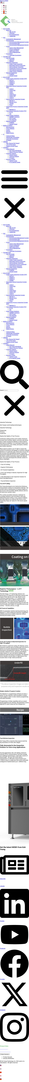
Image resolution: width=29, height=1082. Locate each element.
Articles (8, 131)
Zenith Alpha (12, 95)
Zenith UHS (12, 90)
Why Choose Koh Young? (13, 143)
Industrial (11, 59)
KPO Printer (12, 118)
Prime (11, 105)
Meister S (12, 100)
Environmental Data (14, 43)
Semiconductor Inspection (16, 67)
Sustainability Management (13, 39)
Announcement (10, 127)
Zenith (11, 92)
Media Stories (10, 133)
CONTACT (5, 147)
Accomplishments (14, 34)
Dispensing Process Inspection (17, 68)
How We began (10, 58)
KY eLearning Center (14, 162)
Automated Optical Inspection (17, 65)
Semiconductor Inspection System (15, 99)
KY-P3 (11, 112)
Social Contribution (14, 49)
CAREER (5, 142)
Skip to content (4, 0)
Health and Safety (14, 51)
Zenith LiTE (12, 96)
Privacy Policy (4, 1046)
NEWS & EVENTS (7, 125)
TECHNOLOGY (7, 56)
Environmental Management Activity (19, 45)
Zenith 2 (11, 89)
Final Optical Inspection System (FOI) (16, 111)
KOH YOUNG (6, 29)
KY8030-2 (12, 83)
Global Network (10, 149)
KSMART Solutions (14, 117)
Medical (11, 61)
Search (2, 390)
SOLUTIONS (6, 77)
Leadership (12, 36)
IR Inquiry (8, 140)
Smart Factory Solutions (15, 71)
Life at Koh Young (11, 144)
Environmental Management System (19, 42)
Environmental (10, 40)
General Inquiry (13, 155)
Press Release (10, 128)
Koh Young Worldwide (15, 150)
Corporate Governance (15, 55)
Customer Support (11, 153)
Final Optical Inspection (15, 70)
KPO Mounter (13, 120)
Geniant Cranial (13, 76)
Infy (10, 114)
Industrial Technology (12, 62)
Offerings (11, 33)
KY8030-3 (12, 81)
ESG (4, 37)
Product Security (5, 1054)
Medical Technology (11, 73)
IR (3, 134)
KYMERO (11, 74)
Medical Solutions (11, 121)
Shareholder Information (12, 137)
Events (8, 130)
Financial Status (10, 136)
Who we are (12, 32)
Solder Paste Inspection (15, 64)
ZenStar (11, 103)
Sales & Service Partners (16, 152)
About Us (8, 30)
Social (8, 46)
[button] (14, 193)
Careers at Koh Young (12, 146)
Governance (9, 54)
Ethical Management (14, 52)
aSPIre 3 (11, 80)
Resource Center (10, 159)
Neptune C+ (12, 109)
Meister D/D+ (13, 102)
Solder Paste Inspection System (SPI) (16, 78)
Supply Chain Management (16, 48)
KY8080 (11, 84)
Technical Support (14, 156)
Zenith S (11, 98)
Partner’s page (13, 161)
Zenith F (11, 93)
